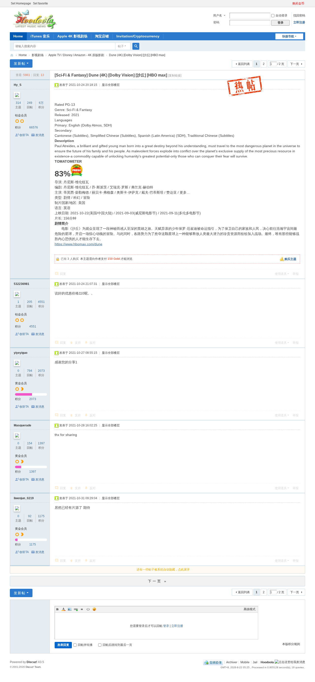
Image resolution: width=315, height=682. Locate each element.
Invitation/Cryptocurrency (137, 36)
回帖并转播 (85, 645)
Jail (255, 662)
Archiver (231, 662)
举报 (296, 274)
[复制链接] (174, 75)
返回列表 (244, 64)
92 (30, 516)
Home (18, 36)
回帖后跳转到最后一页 (117, 645)
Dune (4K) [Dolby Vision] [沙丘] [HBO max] (137, 55)
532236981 (21, 284)
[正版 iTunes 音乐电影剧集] (34, 19)
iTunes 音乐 (40, 36)
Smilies (94, 609)
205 (29, 302)
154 (29, 443)
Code (88, 609)
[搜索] (135, 46)
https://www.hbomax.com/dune (78, 244)
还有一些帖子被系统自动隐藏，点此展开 (163, 569)
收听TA (24, 135)
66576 (33, 127)
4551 (41, 302)
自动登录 (281, 15)
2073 (41, 370)
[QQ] (213, 662)
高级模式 (249, 609)
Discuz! (32, 662)
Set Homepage (21, 3)
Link (75, 609)
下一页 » (157, 581)
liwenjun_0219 (24, 498)
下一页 (294, 64)
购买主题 (290, 259)
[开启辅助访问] (290, 3)
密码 (216, 22)
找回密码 (299, 15)
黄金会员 (21, 383)
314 (18, 103)
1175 (41, 516)
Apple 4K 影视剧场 (72, 36)
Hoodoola (267, 662)
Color (63, 609)
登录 (166, 626)
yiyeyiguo (20, 353)
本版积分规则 (291, 644)
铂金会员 (21, 115)
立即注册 (299, 22)
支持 (78, 342)
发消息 (39, 135)
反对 (92, 342)
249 (29, 103)
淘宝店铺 (102, 36)
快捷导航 (288, 36)
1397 (41, 443)
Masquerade (22, 425)
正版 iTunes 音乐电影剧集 (12, 55)
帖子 (121, 46)
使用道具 (281, 274)
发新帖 (20, 63)
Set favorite (40, 3)
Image (69, 609)
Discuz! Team (33, 667)
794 (29, 370)
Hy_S (17, 85)
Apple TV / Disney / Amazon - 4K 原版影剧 (76, 55)
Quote (81, 609)
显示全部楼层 (111, 85)
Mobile (245, 662)
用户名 (217, 15)
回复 (63, 274)
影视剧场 (38, 55)
